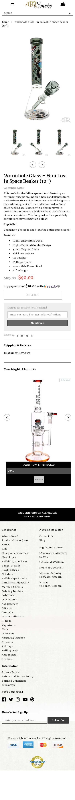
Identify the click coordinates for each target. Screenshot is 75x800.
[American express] (28, 745)
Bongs (5, 545)
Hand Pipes (9, 557)
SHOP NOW (44, 516)
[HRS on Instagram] (18, 700)
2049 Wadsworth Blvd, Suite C (53, 555)
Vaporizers (8, 625)
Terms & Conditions (14, 681)
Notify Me (37, 323)
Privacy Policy (10, 672)
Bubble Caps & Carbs (14, 579)
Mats (5, 629)
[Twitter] (22, 336)
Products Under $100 (15, 540)
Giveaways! (9, 685)
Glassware (8, 634)
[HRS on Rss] (25, 700)
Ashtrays (7, 646)
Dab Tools (8, 595)
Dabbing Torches (12, 591)
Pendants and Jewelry (15, 583)
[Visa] (13, 745)
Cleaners (7, 642)
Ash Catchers (10, 604)
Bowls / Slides (10, 570)
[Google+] (32, 336)
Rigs (4, 549)
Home (5, 22)
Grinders (7, 574)
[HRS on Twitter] (11, 700)
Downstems (9, 600)
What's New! (10, 536)
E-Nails (6, 621)
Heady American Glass (15, 553)
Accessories (9, 655)
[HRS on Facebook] (4, 700)
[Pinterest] (27, 336)
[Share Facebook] (17, 336)
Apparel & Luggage (13, 638)
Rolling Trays (10, 651)
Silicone (7, 608)
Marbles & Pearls (12, 587)
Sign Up (39, 480)
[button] (37, 286)
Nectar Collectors (13, 617)
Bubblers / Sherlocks (14, 562)
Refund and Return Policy (17, 676)
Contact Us (46, 536)
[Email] (13, 336)
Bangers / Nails (11, 566)
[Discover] (58, 745)
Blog (42, 540)
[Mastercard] (43, 745)
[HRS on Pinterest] (32, 700)
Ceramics (7, 612)
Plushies (7, 659)
